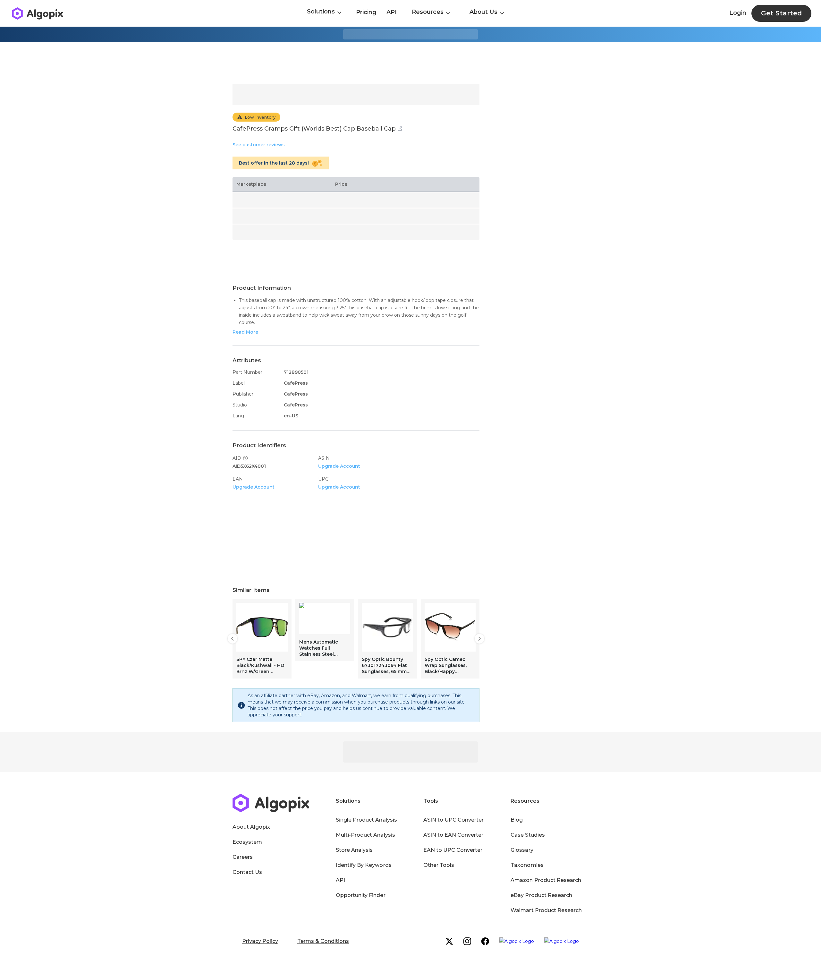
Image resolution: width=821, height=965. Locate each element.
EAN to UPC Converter (453, 850)
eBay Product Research (541, 895)
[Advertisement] (410, 62)
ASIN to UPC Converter (453, 820)
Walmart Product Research (546, 910)
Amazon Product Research (546, 880)
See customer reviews (259, 145)
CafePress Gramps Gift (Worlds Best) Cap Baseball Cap (314, 128)
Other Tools (438, 865)
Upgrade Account (339, 466)
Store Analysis (354, 850)
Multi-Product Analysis (365, 835)
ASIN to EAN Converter (453, 835)
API (391, 12)
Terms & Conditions (323, 941)
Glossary (522, 850)
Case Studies (528, 835)
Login (737, 12)
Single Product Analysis (366, 820)
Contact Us (247, 872)
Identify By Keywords (364, 865)
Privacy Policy (260, 941)
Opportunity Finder (360, 895)
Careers (243, 857)
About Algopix (251, 827)
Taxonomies (527, 865)
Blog (517, 820)
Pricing (366, 12)
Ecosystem (247, 842)
